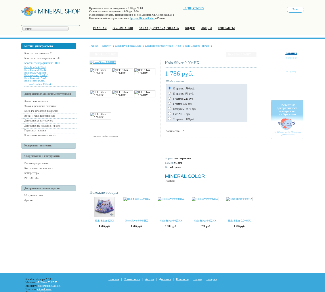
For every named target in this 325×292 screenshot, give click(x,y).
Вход (295, 9)
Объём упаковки (175, 81)
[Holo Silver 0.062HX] (205, 199)
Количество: (173, 131)
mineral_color (44, 289)
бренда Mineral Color (142, 18)
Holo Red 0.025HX (105, 54)
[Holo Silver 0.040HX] (239, 199)
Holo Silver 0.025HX (171, 220)
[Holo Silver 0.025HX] (171, 199)
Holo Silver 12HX (104, 220)
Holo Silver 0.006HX (239, 54)
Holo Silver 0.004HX (136, 220)
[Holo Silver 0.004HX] (137, 199)
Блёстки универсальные (128, 45)
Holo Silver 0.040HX (239, 220)
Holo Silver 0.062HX (205, 220)
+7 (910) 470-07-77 (193, 8)
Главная (94, 45)
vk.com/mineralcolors (49, 285)
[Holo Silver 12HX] (105, 207)
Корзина (291, 53)
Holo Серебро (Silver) (197, 45)
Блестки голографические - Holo (163, 45)
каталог (106, 45)
